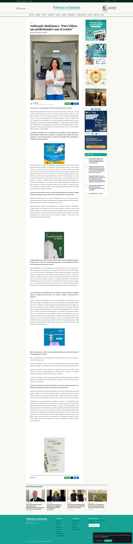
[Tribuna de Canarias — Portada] (66, 8)
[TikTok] (116, 1)
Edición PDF (18, 1)
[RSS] (37, 523)
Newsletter (25, 1)
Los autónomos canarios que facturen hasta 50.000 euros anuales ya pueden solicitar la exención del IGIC (96, 160)
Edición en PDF (76, 520)
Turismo (58, 14)
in (77, 103)
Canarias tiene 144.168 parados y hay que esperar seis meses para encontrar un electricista (76, 506)
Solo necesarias (99, 540)
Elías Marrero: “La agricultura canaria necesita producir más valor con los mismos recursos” (96, 506)
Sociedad (63, 14)
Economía (37, 14)
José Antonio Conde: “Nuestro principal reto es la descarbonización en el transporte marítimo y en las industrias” (35, 507)
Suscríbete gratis (94, 525)
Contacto (30, 1)
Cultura (90, 14)
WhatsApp (67, 103)
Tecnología (51, 14)
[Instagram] (114, 1)
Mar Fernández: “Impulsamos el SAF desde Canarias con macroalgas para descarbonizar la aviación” (97, 187)
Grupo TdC (75, 527)
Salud (102, 14)
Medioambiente (72, 14)
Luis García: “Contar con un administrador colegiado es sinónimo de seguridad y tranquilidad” (54, 507)
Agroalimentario (81, 14)
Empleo (69, 503)
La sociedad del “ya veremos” (96, 193)
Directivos (96, 14)
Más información (105, 536)
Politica (44, 14)
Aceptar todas (108, 540)
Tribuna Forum (76, 529)
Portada (31, 14)
